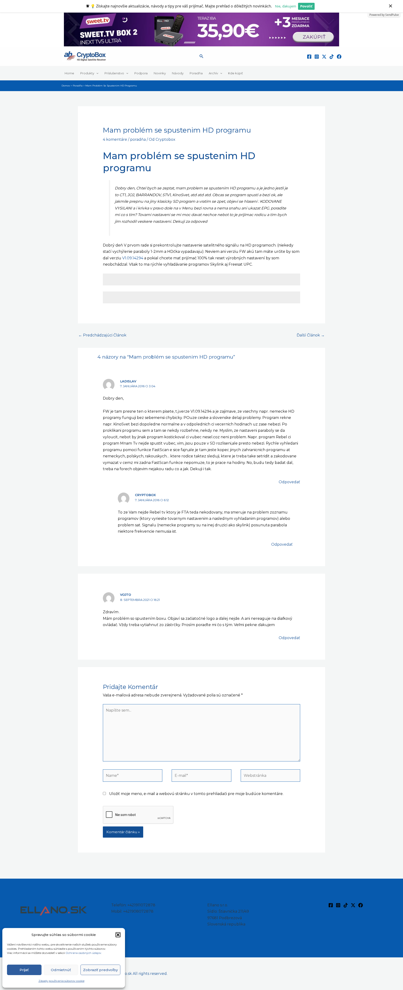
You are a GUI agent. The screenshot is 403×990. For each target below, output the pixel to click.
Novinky (160, 73)
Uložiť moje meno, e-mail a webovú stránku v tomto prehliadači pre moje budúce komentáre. (196, 793)
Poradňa (196, 73)
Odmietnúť (61, 970)
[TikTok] (331, 56)
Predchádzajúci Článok (102, 335)
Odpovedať (289, 482)
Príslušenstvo (114, 73)
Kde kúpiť (235, 73)
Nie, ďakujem (285, 6)
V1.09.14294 (132, 258)
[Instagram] (316, 56)
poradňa (138, 139)
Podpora (141, 73)
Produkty (87, 73)
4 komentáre (115, 139)
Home (69, 73)
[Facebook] (309, 56)
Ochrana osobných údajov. (84, 953)
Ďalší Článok (311, 335)
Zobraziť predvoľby (100, 970)
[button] (118, 934)
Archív (213, 73)
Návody (178, 73)
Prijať (24, 970)
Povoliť (306, 6)
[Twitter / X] (324, 56)
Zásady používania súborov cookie (61, 981)
